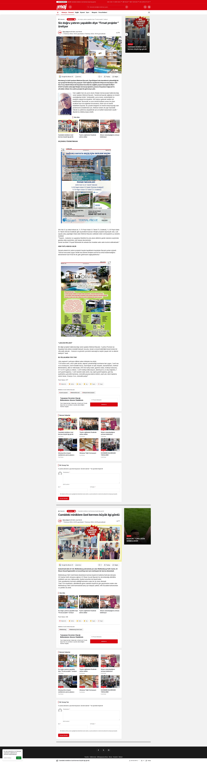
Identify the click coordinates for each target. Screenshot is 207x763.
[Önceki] (126, 34)
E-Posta (92, 487)
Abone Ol (104, 404)
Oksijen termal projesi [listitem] (88, 392)
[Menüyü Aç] (70, 7)
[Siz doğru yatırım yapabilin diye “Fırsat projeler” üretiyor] (68, 604)
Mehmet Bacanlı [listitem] (74, 392)
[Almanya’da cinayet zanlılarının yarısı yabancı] (67, 448)
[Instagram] (109, 750)
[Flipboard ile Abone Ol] (78, 76)
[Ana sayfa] (57, 12)
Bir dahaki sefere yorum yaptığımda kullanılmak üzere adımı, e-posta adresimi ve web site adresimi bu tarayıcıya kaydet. (88, 494)
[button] (149, 7)
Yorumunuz (66, 472)
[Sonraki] (148, 34)
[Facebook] (98, 750)
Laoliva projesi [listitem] (63, 392)
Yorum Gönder (64, 498)
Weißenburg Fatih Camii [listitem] (75, 629)
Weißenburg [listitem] (62, 629)
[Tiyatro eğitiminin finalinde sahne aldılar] (89, 129)
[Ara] (145, 7)
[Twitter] (103, 750)
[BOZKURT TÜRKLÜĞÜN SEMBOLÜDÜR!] (137, 526)
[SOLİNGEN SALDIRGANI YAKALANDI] (110, 448)
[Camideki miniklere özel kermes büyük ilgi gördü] (68, 129)
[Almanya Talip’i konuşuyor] (88, 448)
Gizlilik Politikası (7, 757)
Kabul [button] (18, 758)
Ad (59, 487)
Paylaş (149, 760)
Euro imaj (66, 31)
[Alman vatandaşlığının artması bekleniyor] (110, 129)
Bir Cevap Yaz (64, 465)
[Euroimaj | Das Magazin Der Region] (61, 7)
